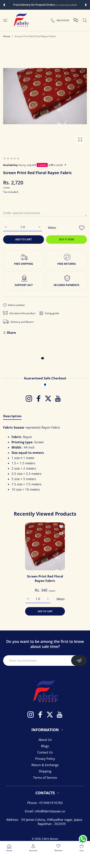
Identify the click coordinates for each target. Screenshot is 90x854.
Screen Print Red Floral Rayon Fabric (45, 578)
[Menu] (5, 20)
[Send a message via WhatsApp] (83, 839)
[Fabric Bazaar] (21, 20)
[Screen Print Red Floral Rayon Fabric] (45, 546)
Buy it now (66, 239)
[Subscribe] (79, 660)
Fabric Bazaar (50, 839)
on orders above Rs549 (66, 5)
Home (6, 36)
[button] (4, 5)
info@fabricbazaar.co (50, 811)
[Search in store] (84, 20)
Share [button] (11, 332)
